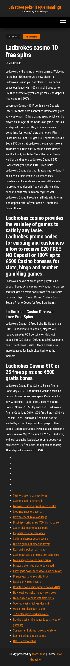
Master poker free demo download (33, 565)
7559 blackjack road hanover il (31, 614)
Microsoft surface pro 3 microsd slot (34, 506)
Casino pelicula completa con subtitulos (36, 555)
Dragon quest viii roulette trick (30, 576)
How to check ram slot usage (30, 517)
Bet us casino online (24, 641)
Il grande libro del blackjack (29, 533)
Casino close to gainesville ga (30, 495)
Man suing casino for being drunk (32, 560)
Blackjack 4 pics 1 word (27, 582)
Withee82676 (31, 36)
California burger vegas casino (30, 538)
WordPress (38, 654)
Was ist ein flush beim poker (29, 609)
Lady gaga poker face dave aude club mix (37, 571)
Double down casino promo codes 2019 (36, 587)
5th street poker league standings (35, 7)
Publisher (15, 63)
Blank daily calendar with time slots (33, 598)
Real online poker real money (30, 549)
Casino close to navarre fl (28, 501)
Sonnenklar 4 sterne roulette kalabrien (35, 630)
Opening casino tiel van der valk (31, 603)
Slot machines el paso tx (27, 511)
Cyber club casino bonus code (30, 528)
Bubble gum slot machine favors (31, 544)
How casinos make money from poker (35, 592)
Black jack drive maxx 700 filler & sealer (36, 522)
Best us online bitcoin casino (29, 636)
